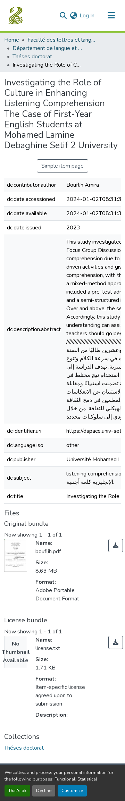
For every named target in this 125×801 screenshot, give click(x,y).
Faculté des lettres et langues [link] (62, 40)
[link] (115, 545)
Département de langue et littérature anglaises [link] (47, 48)
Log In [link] (87, 15)
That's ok (17, 790)
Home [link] (11, 40)
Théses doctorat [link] (32, 56)
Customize (72, 790)
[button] (16, 15)
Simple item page (62, 166)
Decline (43, 790)
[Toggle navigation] (111, 15)
